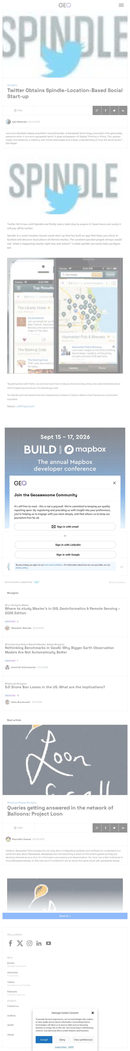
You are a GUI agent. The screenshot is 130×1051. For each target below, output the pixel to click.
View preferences (83, 1039)
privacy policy (22, 567)
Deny (62, 1039)
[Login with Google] (65, 554)
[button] (92, 1012)
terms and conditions (53, 565)
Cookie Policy (61, 1047)
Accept (44, 1039)
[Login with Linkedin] (65, 545)
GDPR (71, 1047)
